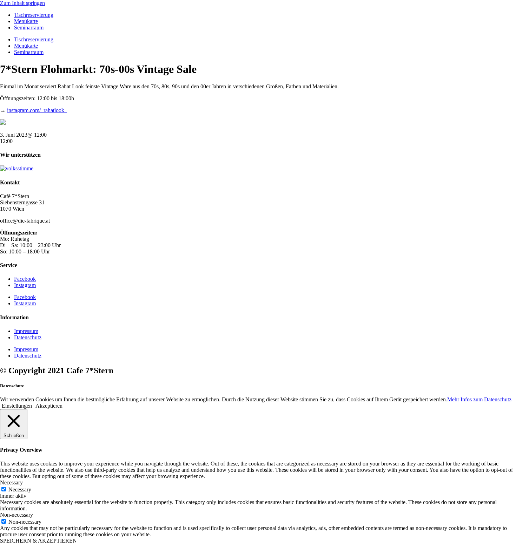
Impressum (26, 331)
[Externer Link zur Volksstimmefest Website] (16, 168)
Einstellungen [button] (17, 406)
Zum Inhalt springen (22, 3)
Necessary (19, 489)
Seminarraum (29, 27)
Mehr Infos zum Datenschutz (479, 399)
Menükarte (26, 21)
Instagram (25, 285)
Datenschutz (27, 337)
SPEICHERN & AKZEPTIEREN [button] (38, 541)
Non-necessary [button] (16, 515)
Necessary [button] (11, 482)
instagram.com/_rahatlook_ (37, 110)
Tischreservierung (33, 15)
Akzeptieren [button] (48, 406)
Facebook (25, 279)
